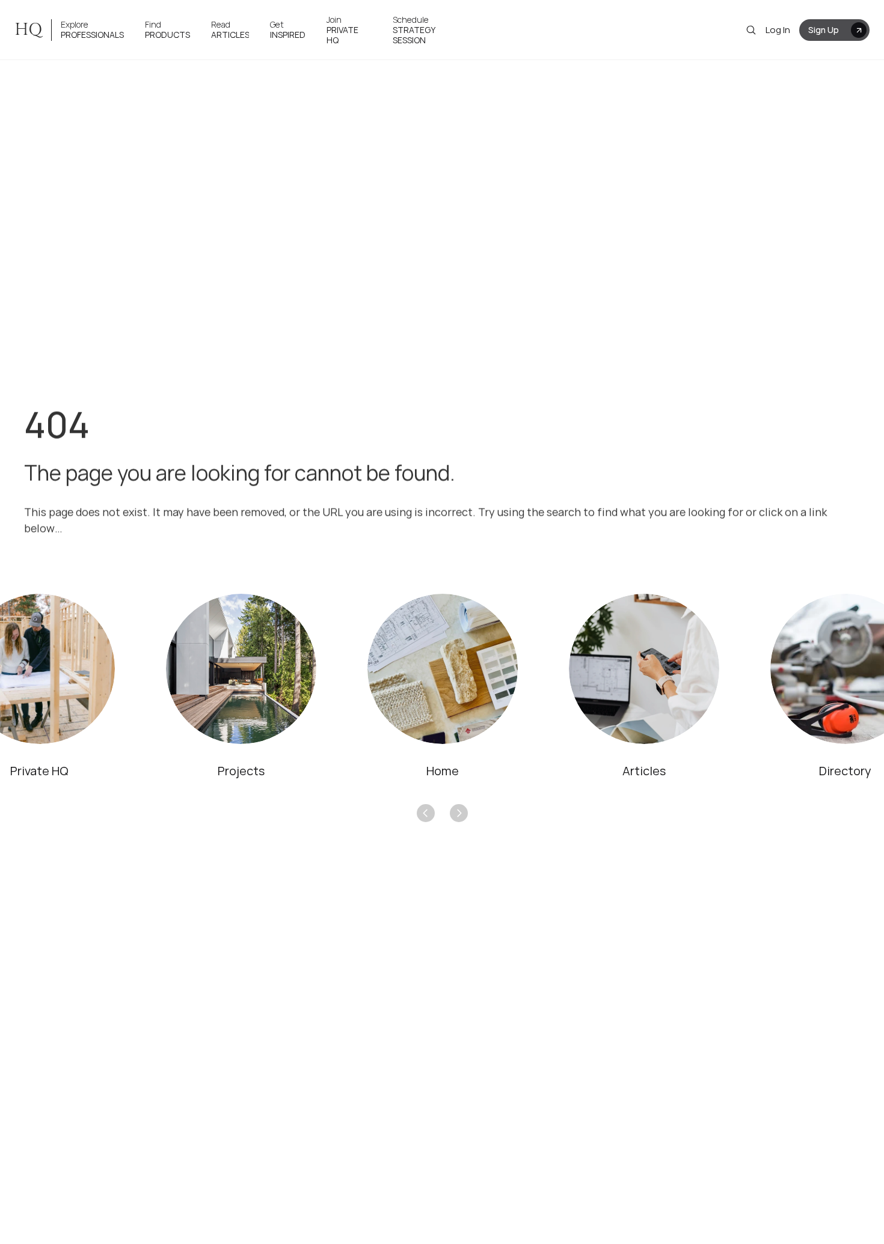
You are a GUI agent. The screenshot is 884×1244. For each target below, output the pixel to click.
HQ (28, 30)
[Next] (459, 813)
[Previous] (426, 813)
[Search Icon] (751, 30)
